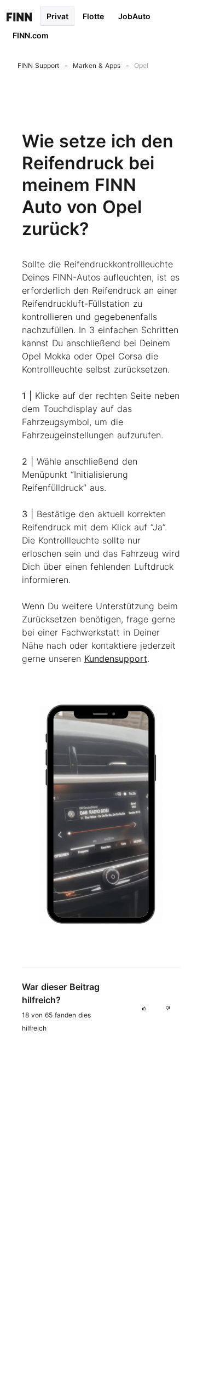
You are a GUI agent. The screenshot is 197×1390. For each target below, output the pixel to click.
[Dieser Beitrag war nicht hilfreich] (167, 1007)
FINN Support (38, 65)
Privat (57, 16)
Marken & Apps (96, 65)
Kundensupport (115, 658)
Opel (141, 65)
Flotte (93, 16)
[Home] (19, 16)
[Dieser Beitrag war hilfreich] (144, 1007)
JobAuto (134, 16)
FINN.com (31, 35)
